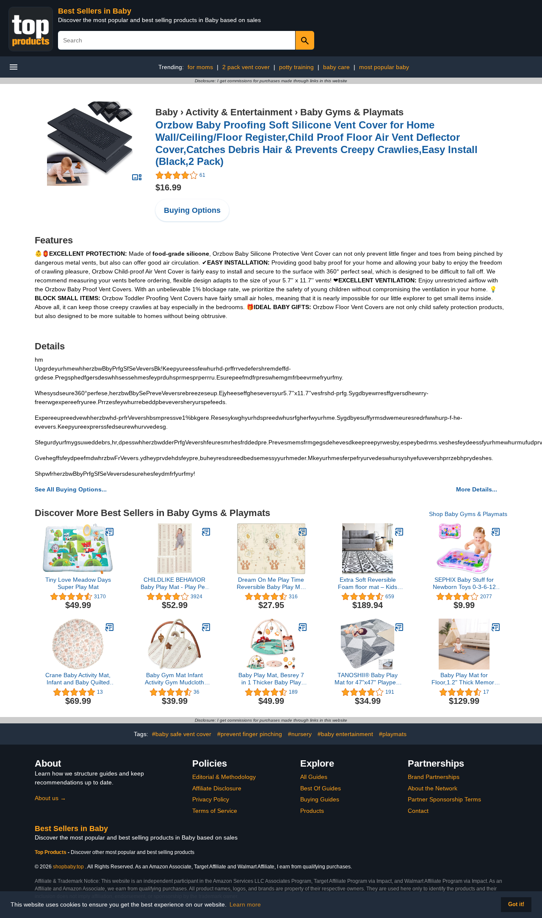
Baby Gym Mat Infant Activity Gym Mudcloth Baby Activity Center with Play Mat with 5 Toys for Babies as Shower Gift (174, 679)
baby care (336, 67)
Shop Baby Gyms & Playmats (468, 514)
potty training (296, 67)
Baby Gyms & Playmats (352, 112)
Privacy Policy (210, 799)
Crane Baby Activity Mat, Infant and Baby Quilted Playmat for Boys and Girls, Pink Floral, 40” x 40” (78, 679)
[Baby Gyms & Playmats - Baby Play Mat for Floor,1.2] (495, 627)
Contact (418, 810)
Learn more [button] (245, 904)
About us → (50, 798)
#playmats (392, 734)
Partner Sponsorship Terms (444, 799)
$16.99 (168, 187)
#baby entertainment (345, 734)
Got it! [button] (516, 904)
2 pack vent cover (246, 67)
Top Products (51, 852)
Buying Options (192, 210)
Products (312, 810)
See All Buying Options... (71, 489)
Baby (166, 112)
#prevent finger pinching (249, 734)
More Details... (476, 489)
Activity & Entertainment (238, 112)
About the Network (432, 788)
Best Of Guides (320, 788)
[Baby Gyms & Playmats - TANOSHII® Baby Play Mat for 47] (399, 627)
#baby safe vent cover (181, 734)
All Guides (313, 776)
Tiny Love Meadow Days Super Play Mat (78, 583)
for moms (200, 67)
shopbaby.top (68, 867)
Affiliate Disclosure (216, 788)
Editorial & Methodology (224, 776)
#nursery (300, 734)
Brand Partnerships (433, 776)
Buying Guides (319, 799)
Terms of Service (214, 810)
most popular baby (384, 67)
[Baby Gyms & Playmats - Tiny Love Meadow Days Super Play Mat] (109, 531)
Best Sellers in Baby (94, 11)
